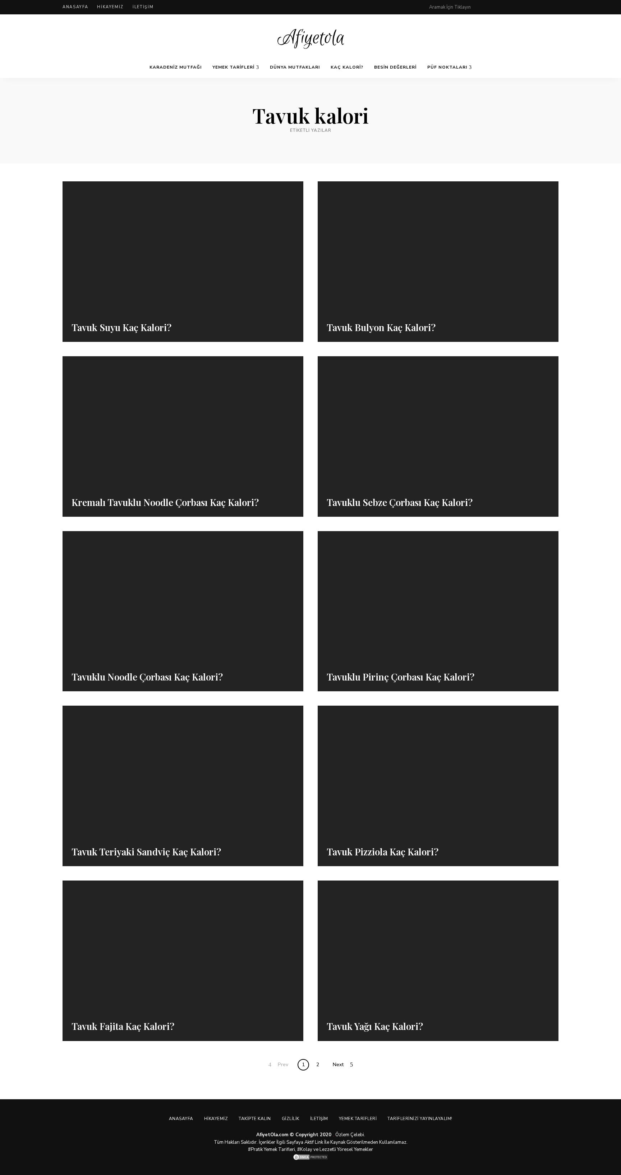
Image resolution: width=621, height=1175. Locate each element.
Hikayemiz (110, 7)
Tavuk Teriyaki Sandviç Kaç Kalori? (146, 851)
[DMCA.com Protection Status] (310, 1157)
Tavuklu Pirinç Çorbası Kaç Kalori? (400, 676)
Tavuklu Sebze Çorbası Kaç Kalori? (400, 502)
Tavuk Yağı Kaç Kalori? (375, 1026)
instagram (527, 7)
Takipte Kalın (255, 1118)
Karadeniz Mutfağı (176, 67)
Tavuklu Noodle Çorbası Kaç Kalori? (147, 676)
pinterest (484, 7)
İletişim (143, 7)
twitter (512, 7)
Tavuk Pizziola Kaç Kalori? (382, 851)
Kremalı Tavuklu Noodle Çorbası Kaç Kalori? (165, 502)
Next (338, 1064)
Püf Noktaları (447, 67)
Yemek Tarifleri (233, 67)
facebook (498, 7)
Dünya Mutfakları (295, 67)
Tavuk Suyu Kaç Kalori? (121, 327)
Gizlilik (290, 1118)
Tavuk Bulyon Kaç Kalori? (381, 327)
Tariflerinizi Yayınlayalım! (419, 1118)
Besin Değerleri (395, 67)
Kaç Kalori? (347, 67)
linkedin (555, 7)
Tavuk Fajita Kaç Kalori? (123, 1026)
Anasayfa (75, 7)
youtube (541, 7)
